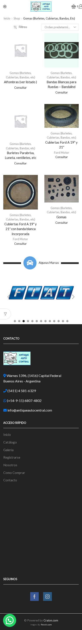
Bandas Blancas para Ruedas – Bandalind (61, 84)
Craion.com (51, 620)
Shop (17, 18)
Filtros (23, 27)
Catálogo (10, 442)
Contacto (10, 480)
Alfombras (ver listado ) (20, 82)
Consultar (20, 87)
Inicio (6, 18)
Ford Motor (61, 152)
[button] (15, 321)
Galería (8, 450)
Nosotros (10, 465)
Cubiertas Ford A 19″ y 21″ (61, 144)
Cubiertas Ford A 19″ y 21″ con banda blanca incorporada (20, 229)
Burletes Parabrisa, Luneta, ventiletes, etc (20, 155)
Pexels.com (46, 624)
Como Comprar (14, 473)
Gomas (61, 217)
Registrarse (11, 457)
